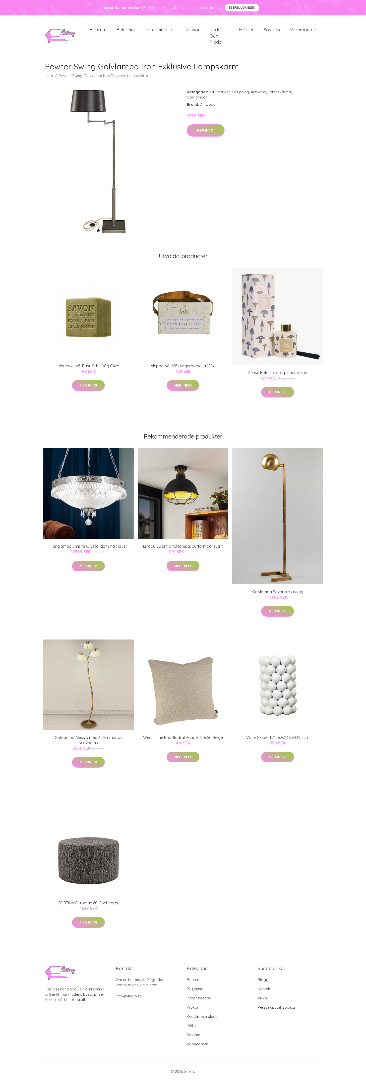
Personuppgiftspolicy (276, 1007)
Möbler (246, 30)
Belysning (126, 30)
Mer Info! (205, 130)
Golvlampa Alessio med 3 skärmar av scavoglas (88, 740)
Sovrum (272, 30)
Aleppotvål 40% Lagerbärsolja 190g (183, 365)
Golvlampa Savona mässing (277, 591)
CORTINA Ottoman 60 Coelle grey (88, 902)
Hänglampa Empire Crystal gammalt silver (88, 546)
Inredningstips (161, 30)
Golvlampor (197, 97)
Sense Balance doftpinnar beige (277, 372)
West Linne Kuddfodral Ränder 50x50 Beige (183, 737)
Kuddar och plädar (217, 36)
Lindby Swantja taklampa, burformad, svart (183, 546)
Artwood (258, 92)
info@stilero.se (129, 996)
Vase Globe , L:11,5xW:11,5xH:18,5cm (277, 737)
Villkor (263, 998)
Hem (49, 75)
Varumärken (303, 30)
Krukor (192, 30)
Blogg (263, 979)
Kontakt (264, 988)
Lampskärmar (280, 92)
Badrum (98, 30)
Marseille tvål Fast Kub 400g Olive (88, 365)
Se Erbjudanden (242, 7)
